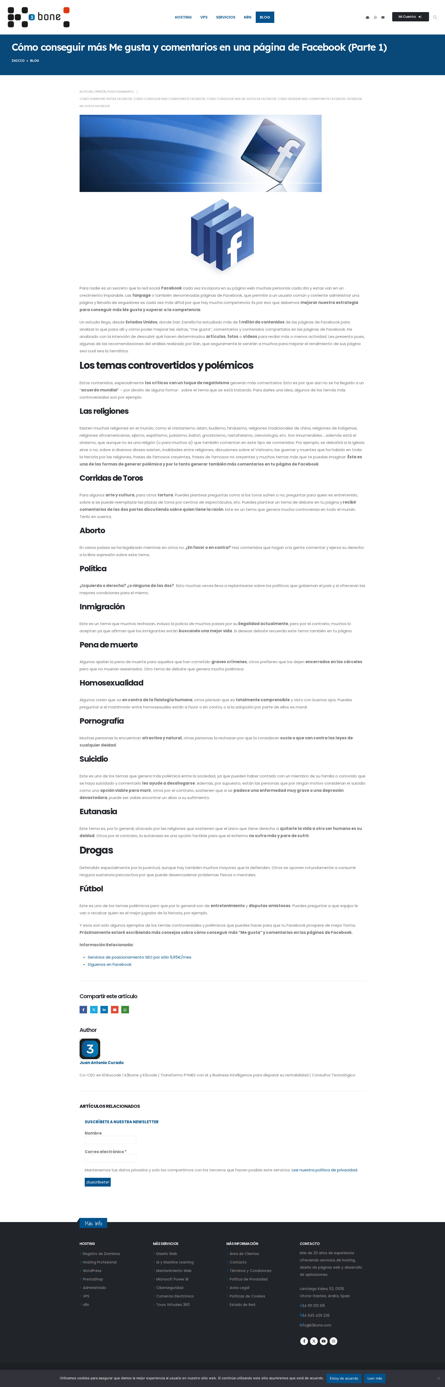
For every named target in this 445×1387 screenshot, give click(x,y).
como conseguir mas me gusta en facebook (241, 99)
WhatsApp (125, 1009)
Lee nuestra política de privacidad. (325, 1170)
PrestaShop (93, 1279)
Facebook (83, 1009)
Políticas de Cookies (247, 1296)
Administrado (94, 1287)
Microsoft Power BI (172, 1279)
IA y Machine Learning (175, 1262)
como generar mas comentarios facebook (311, 99)
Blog (265, 17)
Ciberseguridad (169, 1287)
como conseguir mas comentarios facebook (169, 99)
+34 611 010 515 (312, 1305)
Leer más (374, 1378)
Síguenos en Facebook (109, 964)
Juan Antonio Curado (102, 1062)
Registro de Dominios (101, 1253)
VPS (204, 17)
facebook (354, 99)
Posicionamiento (120, 92)
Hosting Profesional (100, 1262)
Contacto (238, 1262)
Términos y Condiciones (250, 1270)
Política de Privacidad (249, 1279)
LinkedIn (104, 1009)
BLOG (34, 61)
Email (114, 1009)
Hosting (183, 17)
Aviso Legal (239, 1287)
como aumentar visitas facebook (106, 99)
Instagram (333, 1341)
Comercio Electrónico (175, 1296)
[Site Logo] (39, 17)
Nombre (93, 1133)
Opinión (100, 92)
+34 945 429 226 (315, 1315)
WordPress (92, 1270)
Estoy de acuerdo (344, 1378)
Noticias (86, 92)
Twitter (94, 1009)
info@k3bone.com (315, 1325)
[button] (435, 17)
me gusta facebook (95, 106)
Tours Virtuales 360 (173, 1304)
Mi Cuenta (407, 16)
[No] (438, 1378)
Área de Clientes (244, 1253)
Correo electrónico (106, 1151)
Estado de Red (242, 1304)
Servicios (225, 17)
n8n (247, 17)
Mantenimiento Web (174, 1270)
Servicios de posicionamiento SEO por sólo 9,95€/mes (139, 957)
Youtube (324, 1341)
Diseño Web (166, 1253)
